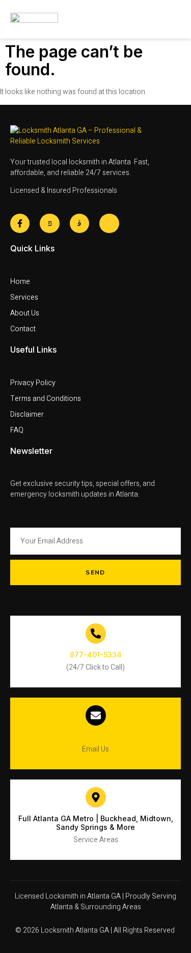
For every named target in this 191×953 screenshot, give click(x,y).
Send (95, 572)
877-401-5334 (96, 654)
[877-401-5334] (96, 633)
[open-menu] (175, 19)
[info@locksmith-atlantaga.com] (96, 715)
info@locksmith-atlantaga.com (95, 736)
